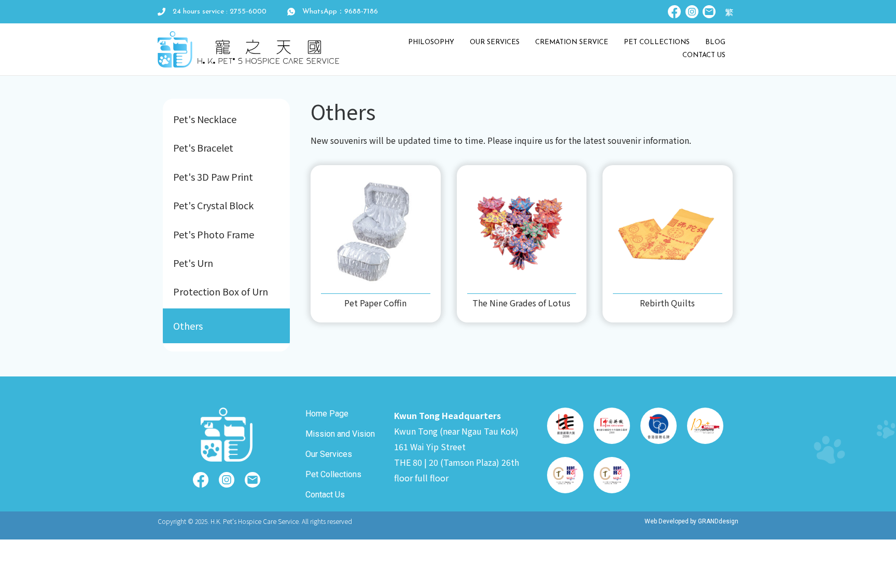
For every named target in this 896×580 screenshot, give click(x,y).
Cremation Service (571, 42)
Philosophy (431, 42)
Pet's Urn (193, 262)
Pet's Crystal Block (213, 205)
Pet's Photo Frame (213, 234)
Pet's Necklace (204, 119)
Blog (715, 42)
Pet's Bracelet (203, 147)
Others (188, 325)
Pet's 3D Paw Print (213, 176)
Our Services (495, 42)
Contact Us (703, 55)
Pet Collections (657, 42)
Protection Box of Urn (220, 291)
